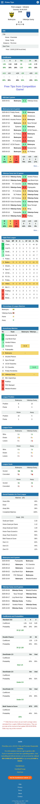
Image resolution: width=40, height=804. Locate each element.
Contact (20, 796)
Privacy (20, 787)
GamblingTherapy (20, 769)
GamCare (20, 772)
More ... (36, 166)
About (20, 793)
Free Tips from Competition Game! (20, 88)
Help (20, 784)
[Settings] (37, 2)
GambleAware (20, 766)
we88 (20, 742)
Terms (20, 790)
